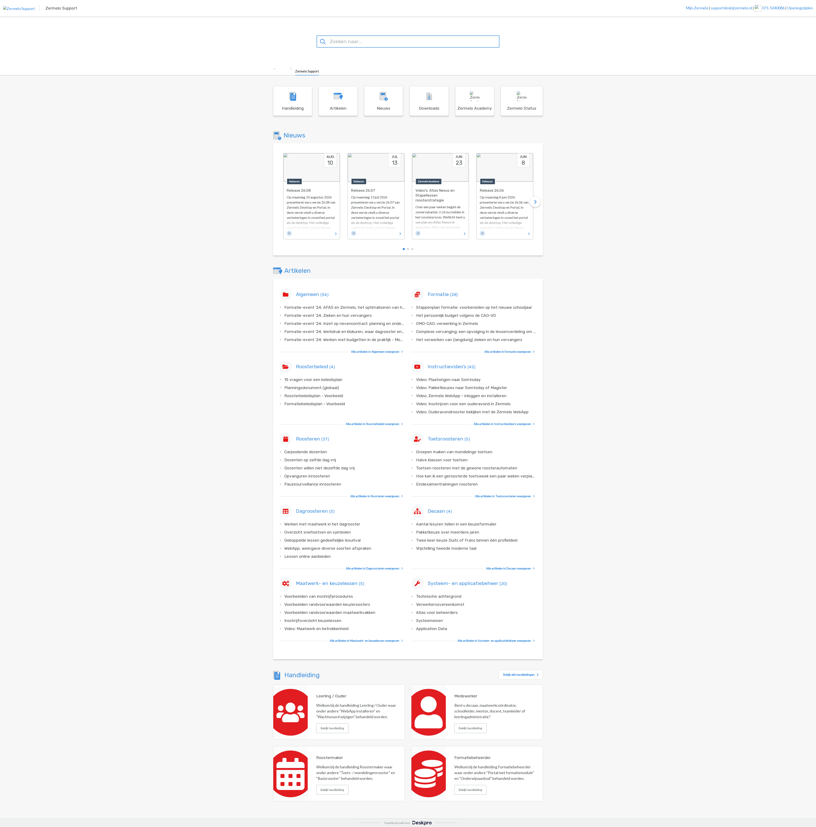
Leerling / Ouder (331, 696)
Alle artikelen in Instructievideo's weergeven (502, 424)
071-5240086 (773, 7)
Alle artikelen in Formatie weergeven (507, 351)
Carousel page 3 (412, 249)
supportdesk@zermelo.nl (731, 7)
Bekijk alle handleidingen (519, 674)
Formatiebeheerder (472, 757)
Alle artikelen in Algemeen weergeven (375, 351)
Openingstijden (800, 7)
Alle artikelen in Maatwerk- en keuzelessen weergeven (364, 640)
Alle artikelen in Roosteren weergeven (374, 496)
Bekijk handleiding (332, 728)
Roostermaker (329, 757)
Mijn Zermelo (697, 7)
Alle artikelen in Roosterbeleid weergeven (372, 424)
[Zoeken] (323, 41)
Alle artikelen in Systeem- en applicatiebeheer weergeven (494, 640)
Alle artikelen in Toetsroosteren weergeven (503, 496)
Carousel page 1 (404, 249)
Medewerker (465, 696)
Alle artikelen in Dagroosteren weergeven (372, 568)
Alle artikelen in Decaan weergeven (508, 568)
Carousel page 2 (408, 249)
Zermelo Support (307, 71)
